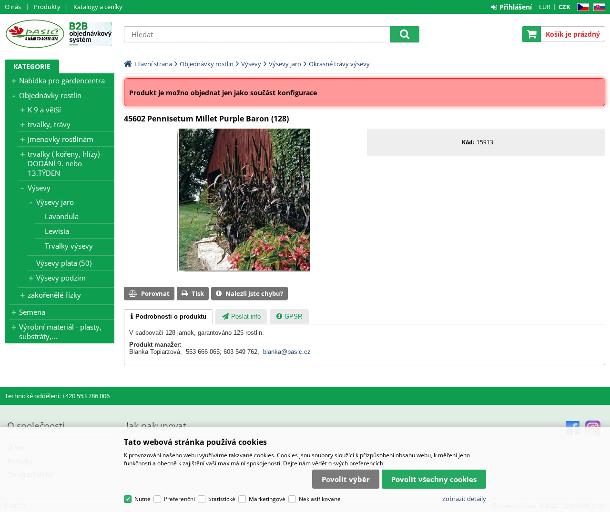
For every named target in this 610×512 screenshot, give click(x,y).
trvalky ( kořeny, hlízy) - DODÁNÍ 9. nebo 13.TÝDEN (66, 163)
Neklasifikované (320, 499)
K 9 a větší (44, 109)
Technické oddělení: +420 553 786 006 (57, 396)
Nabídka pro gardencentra (62, 80)
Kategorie (32, 66)
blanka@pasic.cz (287, 351)
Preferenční (179, 499)
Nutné (142, 499)
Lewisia (57, 231)
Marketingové (267, 499)
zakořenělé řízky (54, 295)
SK (597, 7)
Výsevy (39, 187)
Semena (32, 312)
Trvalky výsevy (69, 246)
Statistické (221, 499)
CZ (581, 7)
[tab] (168, 316)
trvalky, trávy (49, 124)
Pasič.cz (34, 34)
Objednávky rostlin (50, 95)
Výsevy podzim (61, 277)
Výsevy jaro (55, 202)
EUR (544, 6)
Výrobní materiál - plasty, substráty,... (60, 331)
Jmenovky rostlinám (60, 139)
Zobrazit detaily (464, 498)
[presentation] (168, 317)
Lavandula (62, 216)
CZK (564, 6)
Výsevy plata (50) (64, 263)
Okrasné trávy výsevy (339, 64)
